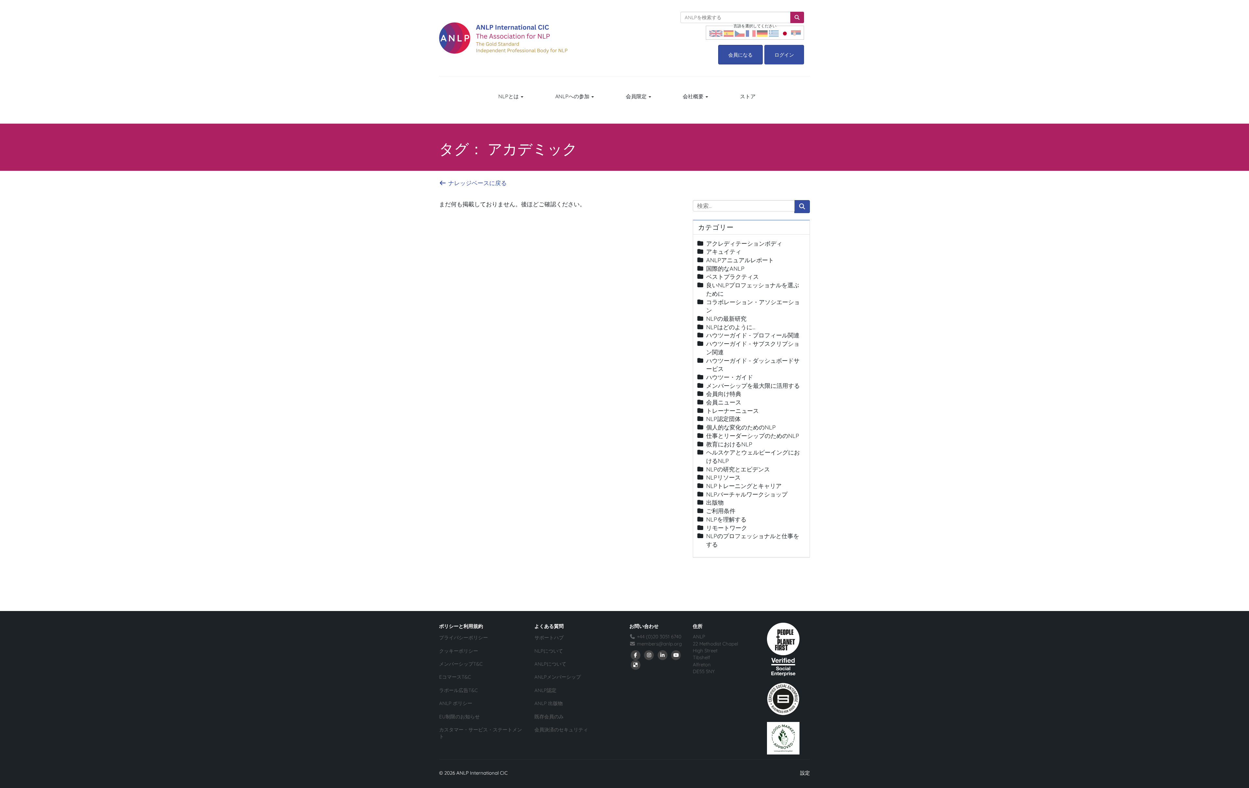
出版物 (715, 502)
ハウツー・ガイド (729, 377)
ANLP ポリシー (455, 703)
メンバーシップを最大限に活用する (753, 385)
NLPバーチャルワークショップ (746, 494)
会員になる (740, 55)
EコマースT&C (455, 677)
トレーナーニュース (732, 410)
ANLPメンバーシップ (557, 677)
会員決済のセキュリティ (561, 730)
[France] (751, 33)
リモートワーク (726, 528)
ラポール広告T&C (458, 690)
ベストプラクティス (732, 276)
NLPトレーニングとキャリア (744, 486)
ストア (748, 96)
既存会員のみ (549, 716)
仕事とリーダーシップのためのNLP (752, 436)
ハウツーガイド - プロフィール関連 (752, 335)
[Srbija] (796, 33)
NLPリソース (723, 477)
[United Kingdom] (715, 33)
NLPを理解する (726, 519)
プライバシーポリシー (463, 637)
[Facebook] (635, 655)
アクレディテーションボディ (744, 243)
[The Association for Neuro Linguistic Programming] (503, 38)
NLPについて (548, 651)
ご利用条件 (720, 511)
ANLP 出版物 (548, 703)
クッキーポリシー (458, 651)
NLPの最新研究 (726, 318)
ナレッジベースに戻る (477, 183)
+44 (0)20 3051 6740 (658, 636)
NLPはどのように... (730, 327)
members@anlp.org (659, 644)
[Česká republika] (740, 33)
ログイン (784, 55)
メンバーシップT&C (461, 664)
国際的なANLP (725, 268)
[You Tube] (676, 655)
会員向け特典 (723, 394)
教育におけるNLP (729, 444)
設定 (805, 773)
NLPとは (509, 96)
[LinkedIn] (662, 655)
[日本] (785, 33)
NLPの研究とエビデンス (738, 469)
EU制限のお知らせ (459, 716)
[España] (728, 33)
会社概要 (694, 96)
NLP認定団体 (723, 419)
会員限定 (637, 96)
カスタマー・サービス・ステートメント (480, 733)
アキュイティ (723, 251)
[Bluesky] (635, 664)
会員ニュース (723, 402)
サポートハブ (549, 637)
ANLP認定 (545, 690)
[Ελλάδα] (774, 33)
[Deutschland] (762, 33)
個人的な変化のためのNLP (741, 427)
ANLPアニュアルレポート (740, 260)
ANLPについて (550, 664)
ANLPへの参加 (573, 96)
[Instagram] (649, 655)
